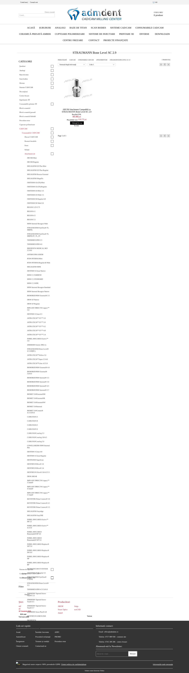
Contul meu (23, 2)
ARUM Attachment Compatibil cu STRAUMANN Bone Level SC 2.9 (76, 110)
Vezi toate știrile (24, 617)
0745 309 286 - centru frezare (116, 642)
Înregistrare (20, 641)
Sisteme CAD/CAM (120, 27)
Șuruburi (45, 27)
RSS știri (23, 614)
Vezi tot (89, 616)
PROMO (58, 637)
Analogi (60, 27)
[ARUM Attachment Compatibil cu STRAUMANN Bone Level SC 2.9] (76, 88)
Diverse (144, 34)
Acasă (31, 27)
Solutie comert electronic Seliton (94, 671)
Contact (94, 40)
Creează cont (34, 2)
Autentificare (21, 637)
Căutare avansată (50, 12)
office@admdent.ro (111, 632)
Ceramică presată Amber (35, 34)
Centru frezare (73, 40)
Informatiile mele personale (163, 664)
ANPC (57, 632)
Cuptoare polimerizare (70, 34)
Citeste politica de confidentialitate (73, 664)
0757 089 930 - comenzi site (115, 637)
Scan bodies (98, 27)
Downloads (162, 34)
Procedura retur (60, 641)
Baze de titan (78, 27)
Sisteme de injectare (102, 34)
